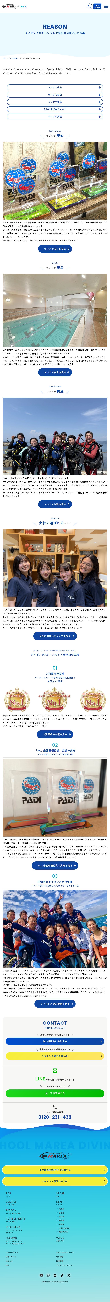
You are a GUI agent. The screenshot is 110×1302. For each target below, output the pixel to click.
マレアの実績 (55, 116)
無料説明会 (97, 6)
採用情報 (59, 1261)
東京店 (61, 1216)
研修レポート (11, 1256)
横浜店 (61, 1220)
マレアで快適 (55, 101)
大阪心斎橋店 (64, 1228)
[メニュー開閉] (106, 6)
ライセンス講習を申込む (55, 1056)
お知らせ (9, 1261)
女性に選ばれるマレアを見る (55, 636)
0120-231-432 (54, 1117)
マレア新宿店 (13, 58)
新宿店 (61, 1212)
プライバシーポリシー (65, 1265)
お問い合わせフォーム (65, 1252)
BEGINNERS (14, 1229)
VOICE (60, 1239)
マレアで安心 (55, 87)
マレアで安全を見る (55, 372)
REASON (13, 1211)
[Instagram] (48, 1275)
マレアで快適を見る (55, 504)
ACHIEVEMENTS (16, 1220)
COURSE (11, 1203)
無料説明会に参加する (55, 1041)
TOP (4, 58)
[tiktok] (62, 1275)
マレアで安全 (55, 94)
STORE (60, 1194)
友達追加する (57, 1093)
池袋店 (61, 1209)
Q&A (7, 1265)
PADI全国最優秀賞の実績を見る (55, 865)
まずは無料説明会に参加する (55, 1170)
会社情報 (59, 1256)
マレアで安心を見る (55, 248)
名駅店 (61, 1224)
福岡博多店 (63, 1232)
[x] (69, 1275)
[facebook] (55, 1275)
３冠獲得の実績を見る (55, 734)
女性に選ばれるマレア (55, 109)
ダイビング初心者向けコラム (15, 1244)
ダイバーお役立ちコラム (14, 1241)
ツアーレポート (12, 1252)
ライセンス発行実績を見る (55, 1004)
